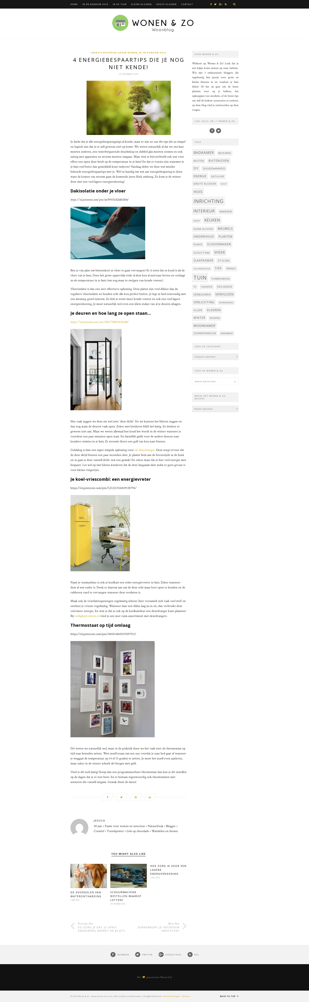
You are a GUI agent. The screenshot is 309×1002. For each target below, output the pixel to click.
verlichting (203, 302)
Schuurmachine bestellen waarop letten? (125, 896)
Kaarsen (225, 211)
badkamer (203, 152)
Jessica (99, 820)
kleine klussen (203, 228)
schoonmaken (219, 244)
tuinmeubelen (220, 278)
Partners (186, 996)
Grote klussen (166, 4)
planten (225, 236)
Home (74, 4)
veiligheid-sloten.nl (87, 616)
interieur (204, 211)
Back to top (228, 996)
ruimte (198, 244)
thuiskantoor (201, 268)
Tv (195, 286)
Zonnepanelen (204, 333)
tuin (200, 277)
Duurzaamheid (214, 168)
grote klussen (204, 183)
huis (198, 191)
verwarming (226, 302)
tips (218, 268)
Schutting (201, 252)
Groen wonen (127, 52)
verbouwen (202, 294)
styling (224, 260)
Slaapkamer (203, 260)
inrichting (208, 201)
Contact (187, 4)
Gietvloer (217, 176)
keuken (212, 220)
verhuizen (224, 294)
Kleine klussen (141, 4)
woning (215, 318)
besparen (224, 153)
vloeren (214, 310)
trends (231, 268)
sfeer (219, 252)
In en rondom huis (95, 4)
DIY (195, 168)
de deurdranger (145, 450)
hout (224, 184)
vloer (197, 310)
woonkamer (204, 325)
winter (199, 318)
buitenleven (219, 161)
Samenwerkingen (171, 996)
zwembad (226, 333)
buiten (198, 160)
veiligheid (224, 286)
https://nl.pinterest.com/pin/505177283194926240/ (99, 322)
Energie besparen (103, 52)
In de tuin (120, 4)
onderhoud (203, 236)
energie (200, 176)
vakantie (207, 286)
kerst (196, 221)
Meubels (225, 228)
